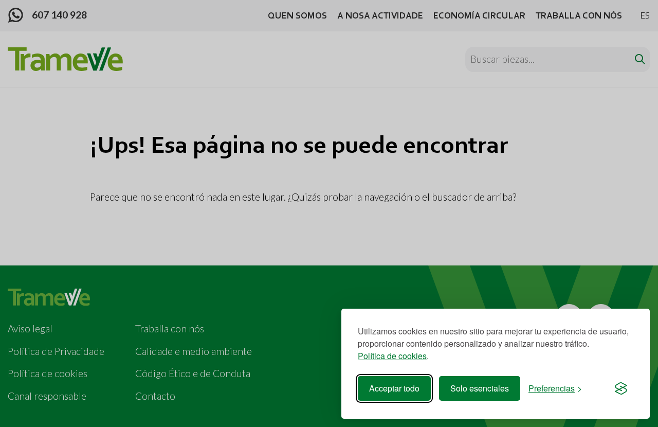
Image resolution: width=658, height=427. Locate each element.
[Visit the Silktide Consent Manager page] (621, 388)
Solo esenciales (479, 388)
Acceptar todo (394, 388)
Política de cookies (392, 356)
